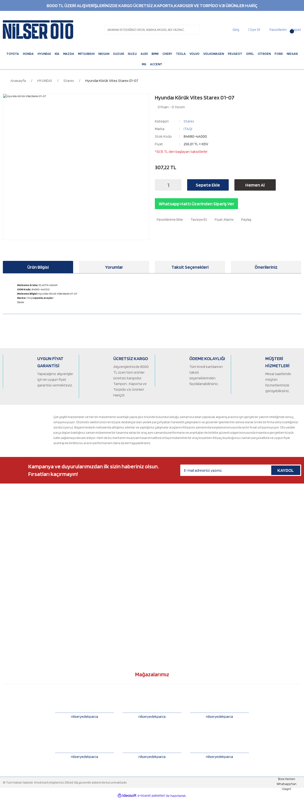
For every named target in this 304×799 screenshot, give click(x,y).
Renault (8, 610)
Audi (6, 516)
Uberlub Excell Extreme (95, 563)
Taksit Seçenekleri (190, 267)
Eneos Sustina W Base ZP (96, 579)
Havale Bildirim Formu (170, 563)
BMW (6, 524)
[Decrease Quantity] (160, 184)
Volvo (7, 641)
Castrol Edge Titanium (94, 532)
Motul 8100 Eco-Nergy (94, 539)
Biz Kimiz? (161, 516)
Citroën (8, 532)
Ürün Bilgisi (38, 267)
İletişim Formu (165, 524)
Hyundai (9, 563)
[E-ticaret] (151, 796)
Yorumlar (114, 267)
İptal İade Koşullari (167, 594)
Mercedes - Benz (15, 579)
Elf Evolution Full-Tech (94, 524)
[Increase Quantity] (176, 184)
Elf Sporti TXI (87, 547)
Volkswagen (11, 633)
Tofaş (7, 626)
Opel (6, 594)
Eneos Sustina (89, 555)
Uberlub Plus (88, 571)
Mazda (7, 571)
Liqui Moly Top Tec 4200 (95, 610)
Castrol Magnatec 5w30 (95, 516)
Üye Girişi (161, 547)
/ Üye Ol (254, 29)
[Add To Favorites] (169, 219)
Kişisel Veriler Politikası (170, 602)
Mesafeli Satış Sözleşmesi (172, 579)
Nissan (7, 586)
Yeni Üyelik (162, 539)
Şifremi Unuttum (166, 555)
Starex (189, 121)
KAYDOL (285, 470)
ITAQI (188, 129)
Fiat (5, 539)
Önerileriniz (266, 267)
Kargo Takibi (163, 571)
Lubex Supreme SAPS (93, 602)
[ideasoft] (127, 796)
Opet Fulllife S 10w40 (93, 618)
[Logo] (38, 30)
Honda (7, 555)
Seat (6, 618)
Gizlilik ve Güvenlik (168, 586)
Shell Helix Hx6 (89, 626)
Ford (6, 547)
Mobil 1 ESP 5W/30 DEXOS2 (97, 594)
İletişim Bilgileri (165, 532)
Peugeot (9, 602)
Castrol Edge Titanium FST (97, 586)
